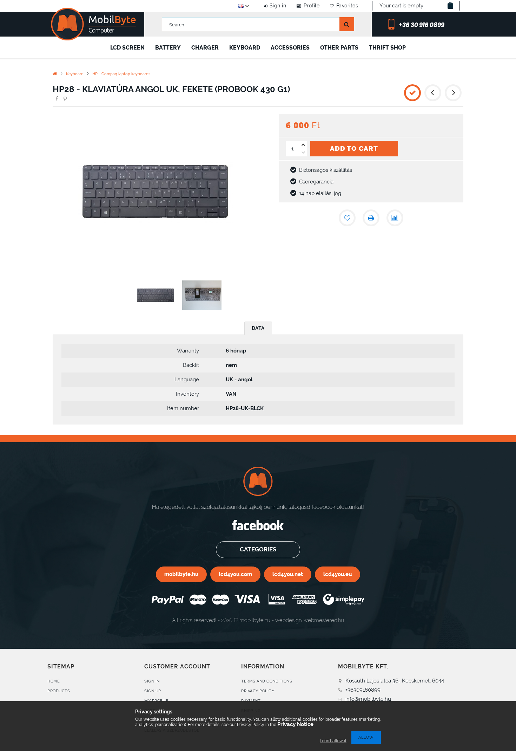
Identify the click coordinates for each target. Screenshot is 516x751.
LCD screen (127, 47)
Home (53, 681)
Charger (205, 47)
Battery (168, 47)
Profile (311, 5)
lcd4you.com (235, 574)
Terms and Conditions (266, 681)
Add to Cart (354, 148)
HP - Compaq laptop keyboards (121, 74)
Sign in (278, 5)
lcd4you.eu (337, 574)
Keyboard (244, 47)
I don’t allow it (333, 740)
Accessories (290, 47)
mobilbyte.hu (181, 574)
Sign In (152, 681)
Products (58, 691)
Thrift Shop (387, 47)
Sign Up (152, 691)
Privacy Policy (257, 691)
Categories (258, 549)
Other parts (339, 47)
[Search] (346, 24)
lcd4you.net (287, 574)
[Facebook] (56, 98)
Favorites (347, 5)
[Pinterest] (65, 98)
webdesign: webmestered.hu (309, 620)
